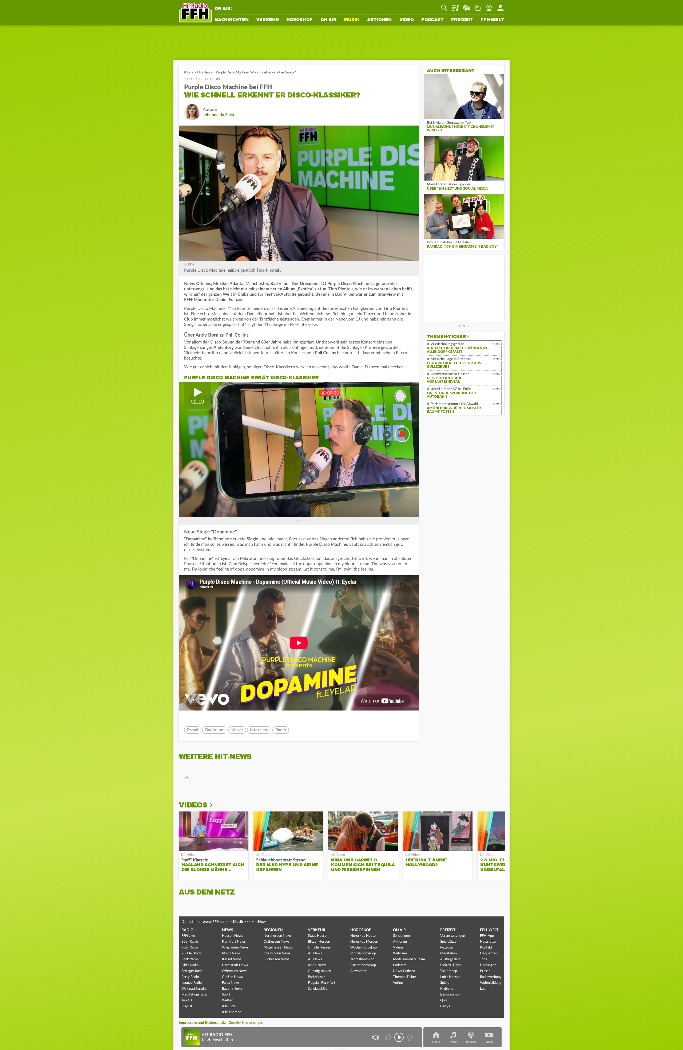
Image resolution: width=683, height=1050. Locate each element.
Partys (445, 1006)
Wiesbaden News (235, 947)
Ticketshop (448, 971)
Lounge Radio (191, 983)
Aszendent (358, 971)
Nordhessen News (278, 936)
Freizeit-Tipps (450, 965)
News (227, 930)
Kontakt (486, 947)
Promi (192, 730)
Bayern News (232, 988)
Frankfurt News (234, 941)
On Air (328, 20)
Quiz (443, 1000)
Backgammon (450, 994)
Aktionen (379, 20)
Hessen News (232, 936)
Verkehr (267, 20)
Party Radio (190, 977)
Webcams (400, 953)
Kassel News (231, 959)
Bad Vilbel (214, 730)
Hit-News (204, 72)
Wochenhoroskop (363, 947)
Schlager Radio (192, 971)
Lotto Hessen (450, 977)
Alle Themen (231, 1012)
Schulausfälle (317, 988)
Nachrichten (231, 20)
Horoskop (299, 20)
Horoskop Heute (363, 936)
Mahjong (446, 988)
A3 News (315, 953)
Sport (226, 994)
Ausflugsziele (450, 959)
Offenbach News (234, 971)
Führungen (488, 965)
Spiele (444, 983)
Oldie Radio (189, 965)
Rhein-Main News (277, 953)
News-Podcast (404, 971)
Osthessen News (276, 941)
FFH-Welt (492, 20)
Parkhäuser (316, 977)
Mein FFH (500, 6)
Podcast (432, 20)
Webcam (489, 6)
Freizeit (462, 20)
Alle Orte (229, 1006)
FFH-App (487, 936)
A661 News (317, 965)
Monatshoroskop (363, 953)
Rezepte (446, 947)
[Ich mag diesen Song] (388, 1037)
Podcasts (400, 965)
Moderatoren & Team (409, 959)
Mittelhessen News (278, 947)
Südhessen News (276, 959)
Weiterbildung (490, 983)
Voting (398, 983)
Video (406, 20)
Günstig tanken (319, 971)
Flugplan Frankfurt (321, 983)
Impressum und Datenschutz (202, 1023)
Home (436, 1041)
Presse (485, 971)
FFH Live (188, 936)
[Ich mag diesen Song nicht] (409, 1037)
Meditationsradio (194, 994)
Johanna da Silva (218, 115)
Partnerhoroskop (363, 965)
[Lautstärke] (375, 1037)
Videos (193, 805)
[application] (299, 449)
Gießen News (232, 977)
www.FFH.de (213, 922)
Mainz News (231, 953)
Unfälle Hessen (319, 947)
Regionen (273, 930)
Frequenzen (489, 953)
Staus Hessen (318, 936)
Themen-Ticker (446, 336)
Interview (259, 730)
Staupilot (467, 6)
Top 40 (186, 1000)
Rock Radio (189, 959)
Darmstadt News (235, 965)
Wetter (478, 6)
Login (484, 988)
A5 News (315, 959)
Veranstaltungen (452, 936)
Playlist (455, 6)
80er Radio (189, 941)
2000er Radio (191, 953)
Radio (280, 730)
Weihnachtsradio (194, 988)
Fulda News (231, 983)
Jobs (483, 959)
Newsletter (488, 941)
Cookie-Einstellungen (246, 1023)
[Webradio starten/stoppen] (399, 1037)
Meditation (448, 953)
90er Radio (189, 947)
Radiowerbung (491, 977)
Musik (351, 20)
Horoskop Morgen (364, 941)
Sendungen (401, 936)
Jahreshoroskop (362, 959)
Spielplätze (448, 941)
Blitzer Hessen (319, 941)
